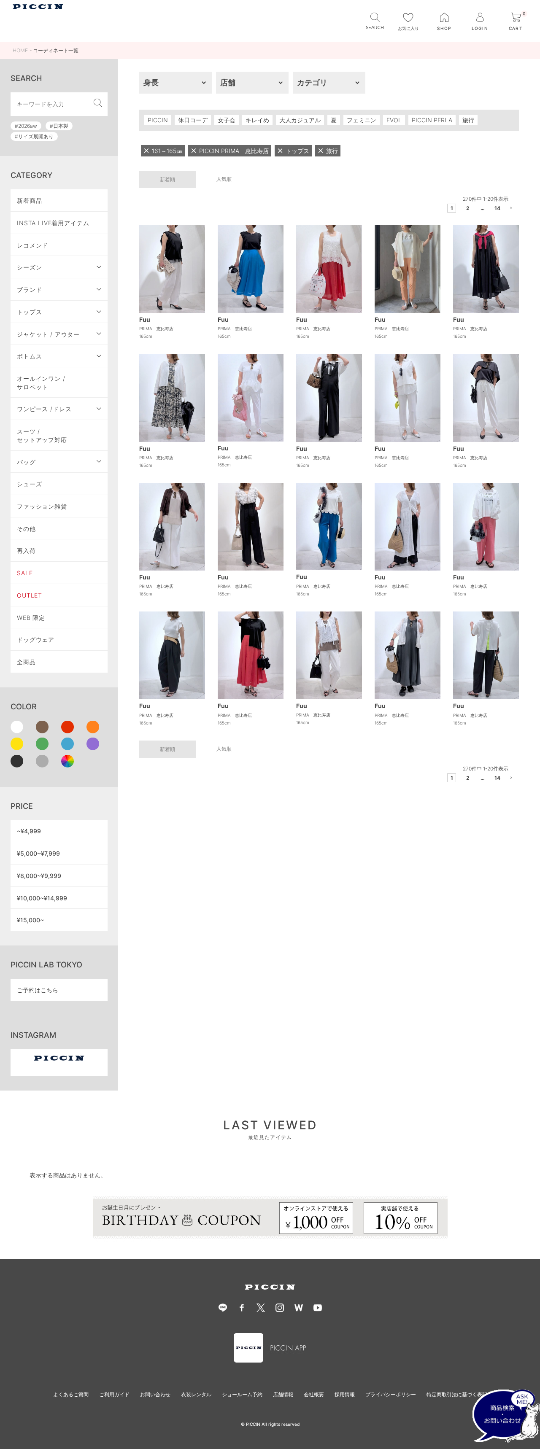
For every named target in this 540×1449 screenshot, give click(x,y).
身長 (151, 82)
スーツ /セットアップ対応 (42, 435)
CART (517, 22)
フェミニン (361, 120)
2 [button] (468, 208)
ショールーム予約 (242, 1394)
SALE (24, 572)
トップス (29, 311)
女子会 (226, 120)
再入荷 (26, 550)
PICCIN (158, 120)
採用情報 (345, 1394)
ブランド (29, 289)
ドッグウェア (35, 639)
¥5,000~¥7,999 (38, 853)
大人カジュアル (300, 120)
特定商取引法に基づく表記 (457, 1394)
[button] (512, 209)
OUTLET (29, 595)
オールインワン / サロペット (41, 383)
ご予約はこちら (37, 990)
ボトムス (29, 356)
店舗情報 (283, 1394)
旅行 (468, 120)
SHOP (444, 28)
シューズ (29, 483)
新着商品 (29, 200)
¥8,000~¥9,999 (39, 875)
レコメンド (32, 245)
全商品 (26, 661)
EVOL (394, 120)
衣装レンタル (196, 1394)
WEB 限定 (31, 617)
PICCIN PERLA (432, 120)
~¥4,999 (29, 831)
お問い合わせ (155, 1394)
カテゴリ (312, 82)
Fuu (144, 319)
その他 (26, 528)
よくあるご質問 (71, 1394)
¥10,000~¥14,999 (42, 898)
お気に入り (408, 28)
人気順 (224, 179)
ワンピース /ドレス (44, 408)
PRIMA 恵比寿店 (156, 328)
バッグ (26, 462)
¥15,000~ (30, 920)
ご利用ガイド (114, 1394)
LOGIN (480, 28)
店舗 (227, 82)
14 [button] (497, 208)
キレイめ (257, 120)
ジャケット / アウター (48, 334)
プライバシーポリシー (390, 1394)
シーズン (29, 267)
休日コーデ (193, 120)
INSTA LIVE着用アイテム (53, 222)
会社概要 (314, 1394)
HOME (20, 50)
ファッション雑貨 (42, 506)
